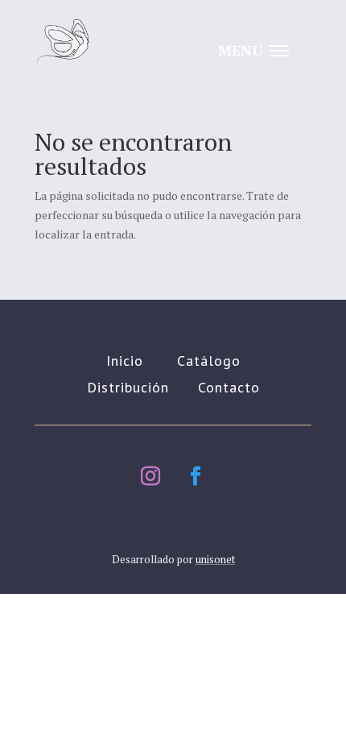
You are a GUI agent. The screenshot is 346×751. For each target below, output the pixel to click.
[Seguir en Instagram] (150, 476)
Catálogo (209, 360)
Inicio (124, 360)
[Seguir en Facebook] (195, 476)
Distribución (128, 387)
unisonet (215, 559)
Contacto (229, 387)
